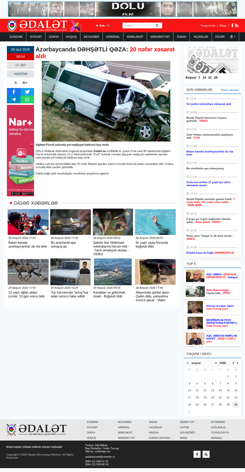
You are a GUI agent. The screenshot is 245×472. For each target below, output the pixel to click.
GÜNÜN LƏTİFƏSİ (159, 438)
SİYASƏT (36, 36)
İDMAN (181, 36)
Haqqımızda (208, 25)
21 (210, 77)
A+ (24, 83)
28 (215, 77)
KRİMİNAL (113, 36)
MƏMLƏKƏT (135, 36)
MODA (183, 438)
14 (204, 77)
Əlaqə (223, 25)
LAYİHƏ (184, 427)
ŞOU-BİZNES (187, 432)
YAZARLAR (200, 36)
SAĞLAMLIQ (218, 427)
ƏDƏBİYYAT (187, 422)
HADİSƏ (153, 432)
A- (16, 82)
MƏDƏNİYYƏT (160, 36)
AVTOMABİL (218, 422)
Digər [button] (220, 36)
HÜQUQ (71, 36)
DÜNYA (54, 36)
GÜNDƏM (16, 36)
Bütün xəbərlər (230, 89)
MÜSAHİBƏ (91, 36)
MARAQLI (216, 438)
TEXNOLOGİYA (220, 432)
